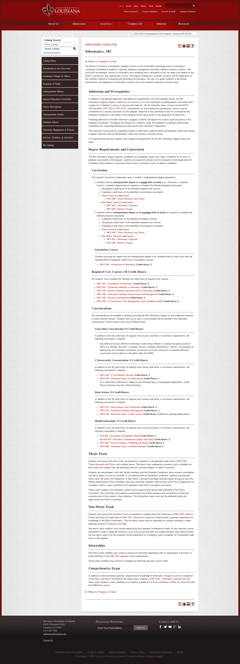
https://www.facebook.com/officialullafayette (161, 627)
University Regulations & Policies (58, 129)
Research (183, 23)
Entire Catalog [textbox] (51, 44)
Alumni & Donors (188, 11)
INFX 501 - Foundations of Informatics (115, 283)
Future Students (131, 11)
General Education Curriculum (57, 99)
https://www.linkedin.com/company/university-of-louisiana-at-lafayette (179, 627)
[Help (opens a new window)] (192, 46)
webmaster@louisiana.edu (54, 633)
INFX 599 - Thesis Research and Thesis (125, 199)
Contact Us (48, 640)
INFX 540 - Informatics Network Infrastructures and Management (127, 294)
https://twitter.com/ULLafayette (165, 627)
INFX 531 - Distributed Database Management (122, 410)
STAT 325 (107, 108)
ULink (151, 6)
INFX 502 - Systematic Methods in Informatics (119, 287)
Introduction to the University (57, 68)
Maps (136, 6)
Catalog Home (49, 60)
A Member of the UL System (68, 652)
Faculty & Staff (168, 11)
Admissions (79, 23)
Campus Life (135, 23)
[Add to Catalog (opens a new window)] (184, 46)
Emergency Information (161, 652)
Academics (106, 23)
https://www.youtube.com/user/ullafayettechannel (170, 627)
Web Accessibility (117, 652)
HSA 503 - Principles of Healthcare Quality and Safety (128, 439)
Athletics (161, 23)
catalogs (82, 656)
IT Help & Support (95, 652)
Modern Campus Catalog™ (151, 656)
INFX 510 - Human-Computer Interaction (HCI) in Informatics (125, 290)
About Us (53, 23)
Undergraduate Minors (53, 91)
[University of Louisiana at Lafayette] (61, 15)
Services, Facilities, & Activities (58, 137)
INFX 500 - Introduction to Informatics (118, 264)
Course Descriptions (52, 106)
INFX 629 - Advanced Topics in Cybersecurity (121, 378)
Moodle (158, 6)
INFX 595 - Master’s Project (119, 209)
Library (143, 6)
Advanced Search (52, 53)
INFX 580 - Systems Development (113, 297)
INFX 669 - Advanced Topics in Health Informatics (123, 446)
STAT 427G (120, 108)
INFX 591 (114, 556)
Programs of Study (51, 83)
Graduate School (50, 122)
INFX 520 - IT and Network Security (117, 375)
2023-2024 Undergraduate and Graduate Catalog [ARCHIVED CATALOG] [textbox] (166, 33)
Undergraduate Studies (53, 114)
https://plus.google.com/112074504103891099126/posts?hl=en (174, 627)
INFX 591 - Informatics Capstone (122, 205)
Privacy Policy (138, 652)
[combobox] (165, 34)
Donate (180, 652)
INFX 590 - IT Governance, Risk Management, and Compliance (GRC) (130, 301)
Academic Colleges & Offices (56, 76)
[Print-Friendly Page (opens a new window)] (188, 46)
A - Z (121, 6)
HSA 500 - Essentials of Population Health (120, 436)
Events (128, 6)
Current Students (150, 11)
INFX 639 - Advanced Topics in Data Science (121, 414)
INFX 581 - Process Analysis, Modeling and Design (124, 443)
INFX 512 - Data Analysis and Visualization (120, 407)
